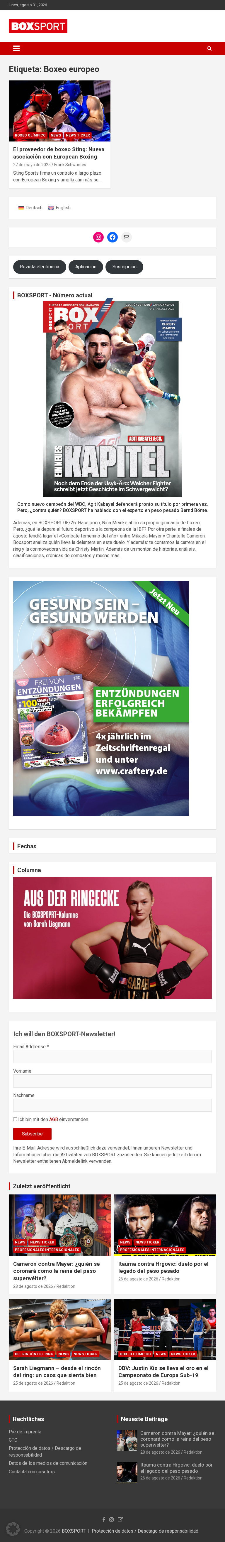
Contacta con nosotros (32, 1471)
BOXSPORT (74, 1531)
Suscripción (124, 266)
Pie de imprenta (25, 1432)
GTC (13, 1440)
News (56, 135)
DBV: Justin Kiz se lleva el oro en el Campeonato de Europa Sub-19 (163, 1372)
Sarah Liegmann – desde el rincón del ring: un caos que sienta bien (57, 1372)
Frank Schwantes (70, 164)
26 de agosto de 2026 (138, 1279)
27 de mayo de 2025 (32, 164)
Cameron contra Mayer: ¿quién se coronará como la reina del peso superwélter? (56, 1271)
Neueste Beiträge (144, 1419)
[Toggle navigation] (16, 48)
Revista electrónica (39, 266)
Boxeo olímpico (30, 135)
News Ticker (78, 135)
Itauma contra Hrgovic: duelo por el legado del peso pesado (163, 1267)
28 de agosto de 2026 (33, 1286)
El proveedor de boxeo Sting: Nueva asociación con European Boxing (58, 153)
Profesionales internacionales (47, 1250)
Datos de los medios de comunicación (48, 1463)
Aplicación (85, 266)
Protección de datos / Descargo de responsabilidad (145, 1531)
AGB (53, 1119)
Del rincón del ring (34, 1354)
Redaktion (66, 1286)
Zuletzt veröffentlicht (41, 1186)
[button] (13, 1529)
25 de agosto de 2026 (33, 1383)
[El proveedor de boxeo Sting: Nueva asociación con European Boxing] (59, 110)
